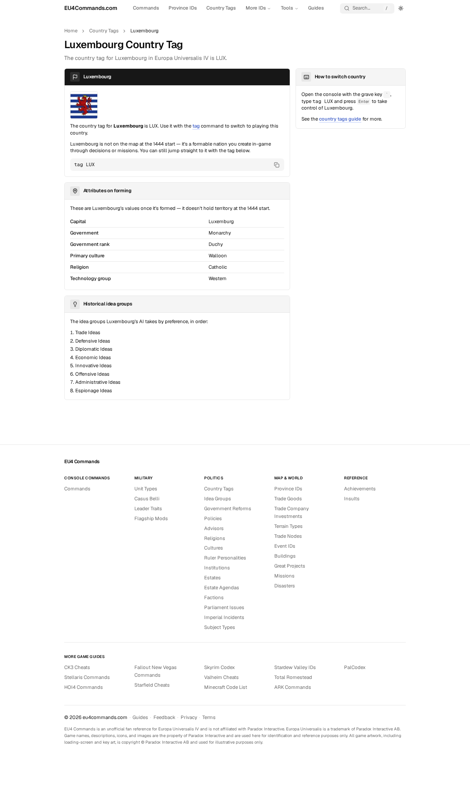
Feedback (164, 717)
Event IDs (284, 546)
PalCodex (355, 667)
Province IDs (183, 8)
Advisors (214, 528)
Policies (213, 518)
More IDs (256, 8)
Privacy (189, 717)
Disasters (284, 586)
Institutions (217, 568)
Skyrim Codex (219, 667)
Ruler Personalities (225, 558)
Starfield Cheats (152, 685)
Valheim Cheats (221, 677)
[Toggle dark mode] (401, 8)
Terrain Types (288, 526)
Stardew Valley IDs (295, 667)
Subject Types (219, 627)
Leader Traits (148, 508)
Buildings (285, 556)
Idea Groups (217, 499)
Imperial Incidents (224, 617)
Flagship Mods (151, 518)
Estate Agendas (221, 587)
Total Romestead (293, 677)
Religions (214, 538)
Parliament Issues (224, 607)
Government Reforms (227, 508)
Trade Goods (288, 499)
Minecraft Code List (225, 687)
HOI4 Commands (83, 687)
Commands (146, 8)
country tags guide (340, 119)
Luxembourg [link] (144, 31)
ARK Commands (292, 687)
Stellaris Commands (87, 677)
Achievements (360, 489)
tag (196, 126)
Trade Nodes (288, 536)
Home (70, 31)
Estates (212, 578)
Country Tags (221, 8)
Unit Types (145, 489)
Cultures (213, 548)
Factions (214, 597)
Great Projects (289, 566)
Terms (209, 717)
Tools (287, 8)
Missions (284, 576)
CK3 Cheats (77, 667)
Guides (316, 8)
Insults (351, 499)
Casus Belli (146, 499)
